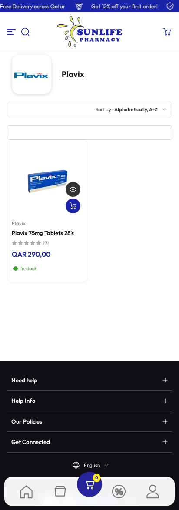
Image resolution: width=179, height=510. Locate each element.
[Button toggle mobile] (12, 31)
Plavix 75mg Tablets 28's (43, 232)
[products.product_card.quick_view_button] (73, 189)
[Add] (73, 206)
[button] (25, 32)
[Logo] (89, 31)
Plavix (19, 223)
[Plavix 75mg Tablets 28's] (47, 180)
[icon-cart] (167, 31)
